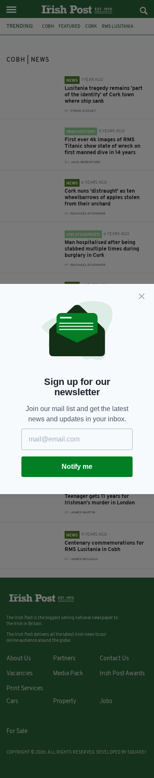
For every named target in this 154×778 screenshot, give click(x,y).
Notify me (77, 466)
